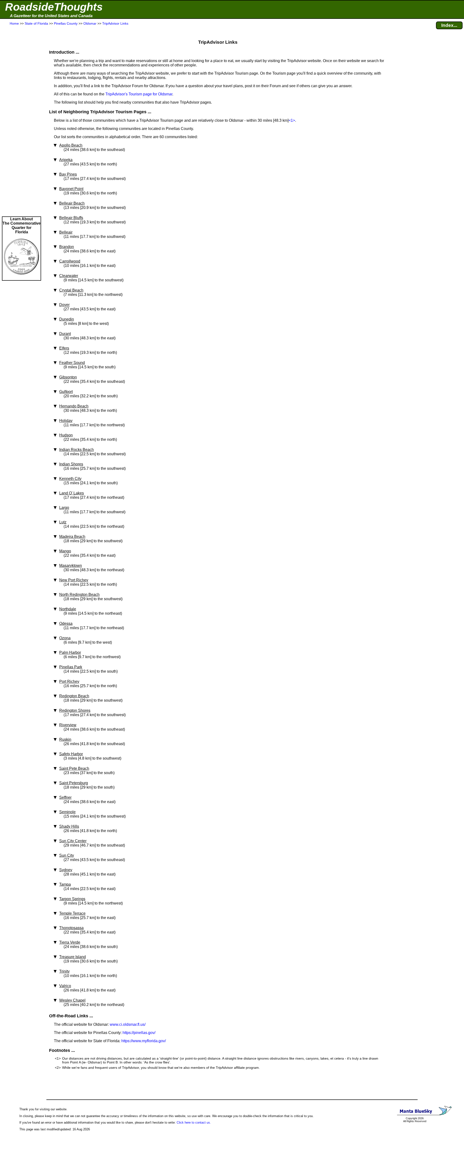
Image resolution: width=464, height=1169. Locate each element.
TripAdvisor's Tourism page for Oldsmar (138, 94)
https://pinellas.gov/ (139, 1033)
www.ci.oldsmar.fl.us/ (127, 1024)
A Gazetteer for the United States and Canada (51, 16)
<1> (292, 120)
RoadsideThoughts (54, 7)
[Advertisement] (21, 121)
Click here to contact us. (194, 1122)
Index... (449, 25)
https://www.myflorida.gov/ (143, 1041)
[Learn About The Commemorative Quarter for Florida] (21, 278)
